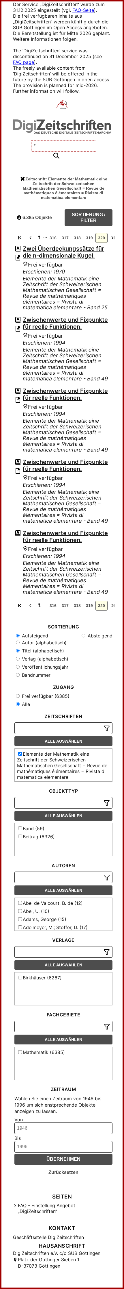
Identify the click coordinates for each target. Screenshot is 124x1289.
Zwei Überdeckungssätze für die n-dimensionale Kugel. (63, 252)
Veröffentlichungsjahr (44, 667)
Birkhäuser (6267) (42, 978)
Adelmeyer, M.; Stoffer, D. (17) (55, 927)
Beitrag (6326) (39, 836)
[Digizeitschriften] (62, 105)
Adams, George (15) (44, 919)
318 (77, 238)
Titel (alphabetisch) (42, 651)
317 (65, 238)
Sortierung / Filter (88, 217)
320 (101, 238)
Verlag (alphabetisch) (44, 659)
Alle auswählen (63, 741)
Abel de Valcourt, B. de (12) (53, 903)
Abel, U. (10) (36, 911)
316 (53, 238)
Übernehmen (63, 1159)
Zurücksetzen (63, 1172)
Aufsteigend (34, 636)
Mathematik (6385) (44, 1052)
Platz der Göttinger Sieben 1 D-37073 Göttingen (48, 1263)
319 (89, 238)
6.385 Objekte (36, 217)
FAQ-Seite (83, 10)
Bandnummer (35, 675)
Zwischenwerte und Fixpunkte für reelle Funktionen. (65, 323)
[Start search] (56, 156)
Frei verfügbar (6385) (44, 696)
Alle (25, 704)
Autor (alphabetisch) (43, 643)
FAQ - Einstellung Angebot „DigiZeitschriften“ (46, 1208)
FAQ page (23, 62)
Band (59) (33, 828)
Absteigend (99, 636)
